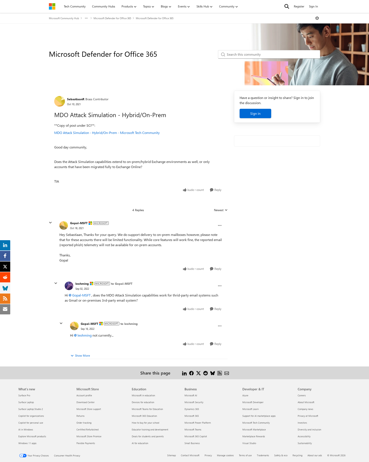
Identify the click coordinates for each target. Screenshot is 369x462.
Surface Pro (24, 395)
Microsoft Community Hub (64, 18)
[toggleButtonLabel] (317, 18)
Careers (302, 395)
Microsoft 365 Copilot (195, 436)
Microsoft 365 (191, 415)
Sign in (255, 113)
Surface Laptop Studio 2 (30, 409)
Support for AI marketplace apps (259, 415)
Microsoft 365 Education (144, 415)
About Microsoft (306, 402)
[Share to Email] (226, 372)
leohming (82, 284)
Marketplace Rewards (253, 436)
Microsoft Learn (250, 409)
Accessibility (304, 436)
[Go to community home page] (52, 6)
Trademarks (263, 455)
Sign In (313, 6)
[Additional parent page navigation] (86, 18)
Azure (245, 395)
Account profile (84, 395)
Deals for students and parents (148, 436)
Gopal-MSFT (79, 223)
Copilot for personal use (30, 422)
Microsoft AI (190, 395)
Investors (302, 422)
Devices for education (143, 402)
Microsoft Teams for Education (147, 409)
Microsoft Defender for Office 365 (112, 18)
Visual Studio (249, 443)
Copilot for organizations (31, 415)
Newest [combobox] (221, 210)
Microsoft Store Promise (88, 436)
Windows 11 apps (27, 443)
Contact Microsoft (190, 455)
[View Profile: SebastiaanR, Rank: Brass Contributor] (59, 101)
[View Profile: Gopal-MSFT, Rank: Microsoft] (63, 225)
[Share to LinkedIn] (184, 372)
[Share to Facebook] (191, 372)
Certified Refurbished (87, 429)
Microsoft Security (193, 402)
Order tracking (83, 422)
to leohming (129, 324)
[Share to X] (198, 372)
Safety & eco (280, 455)
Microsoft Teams (192, 429)
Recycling (297, 455)
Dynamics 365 (191, 409)
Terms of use (245, 455)
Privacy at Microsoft (308, 415)
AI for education (140, 443)
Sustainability (305, 443)
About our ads (315, 455)
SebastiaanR (75, 99)
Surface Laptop (26, 402)
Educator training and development (150, 429)
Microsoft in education (143, 395)
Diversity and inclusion (309, 429)
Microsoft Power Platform (197, 422)
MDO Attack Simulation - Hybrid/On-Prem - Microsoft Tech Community (107, 132)
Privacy (208, 455)
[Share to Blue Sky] (212, 372)
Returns (80, 415)
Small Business (192, 443)
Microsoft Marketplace (254, 429)
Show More (82, 355)
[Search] (286, 6)
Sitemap (171, 455)
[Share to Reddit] (205, 372)
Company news (305, 409)
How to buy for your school (145, 422)
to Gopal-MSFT (121, 284)
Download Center (85, 402)
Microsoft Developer (253, 402)
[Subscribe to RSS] (219, 372)
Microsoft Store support (88, 409)
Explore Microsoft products (32, 436)
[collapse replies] (50, 222)
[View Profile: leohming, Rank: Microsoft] (69, 286)
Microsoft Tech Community (256, 422)
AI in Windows (25, 429)
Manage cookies (225, 455)
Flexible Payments (85, 443)
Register (299, 6)
